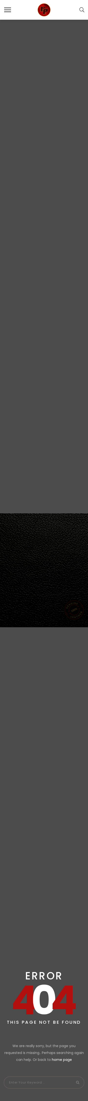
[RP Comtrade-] (44, 9)
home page (62, 1059)
